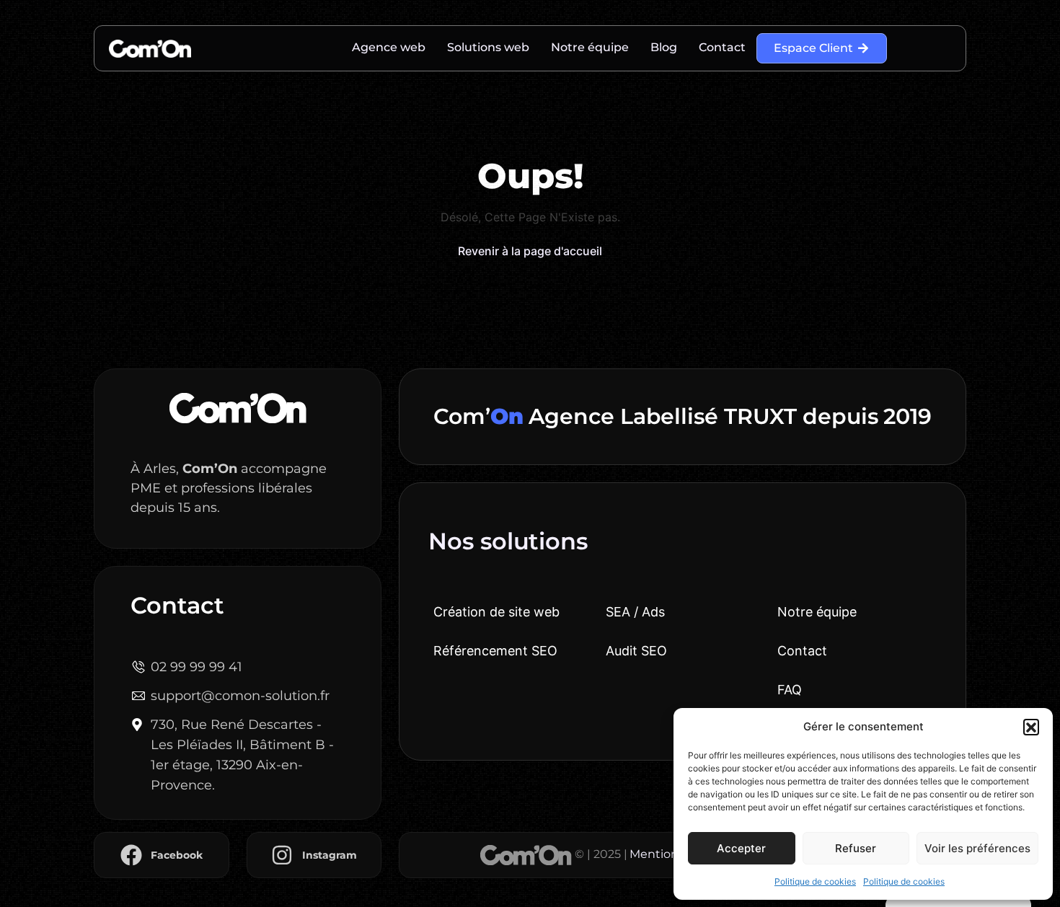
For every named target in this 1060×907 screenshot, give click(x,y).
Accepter (741, 848)
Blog (663, 47)
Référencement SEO (495, 650)
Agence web (388, 47)
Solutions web (488, 47)
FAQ (789, 689)
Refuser (855, 848)
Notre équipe (590, 47)
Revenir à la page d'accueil (530, 251)
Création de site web (496, 611)
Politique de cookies (815, 881)
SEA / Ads (635, 611)
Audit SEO (636, 650)
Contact (722, 47)
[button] (1031, 727)
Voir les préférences (977, 848)
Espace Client (813, 48)
